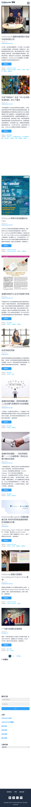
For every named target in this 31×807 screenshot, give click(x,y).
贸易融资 (20, 138)
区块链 (23, 69)
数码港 (5, 71)
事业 (8, 650)
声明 (15, 792)
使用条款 (9, 792)
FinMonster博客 (11, 69)
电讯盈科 (14, 324)
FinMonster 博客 (8, 2)
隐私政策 (21, 792)
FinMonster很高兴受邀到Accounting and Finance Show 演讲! (15, 577)
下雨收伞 (9, 136)
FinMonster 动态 (11, 68)
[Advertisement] (15, 159)
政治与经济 (4, 730)
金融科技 (10, 71)
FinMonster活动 (11, 251)
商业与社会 (4, 726)
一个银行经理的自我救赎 (12, 629)
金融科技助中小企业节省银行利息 (15, 294)
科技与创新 (4, 734)
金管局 (25, 138)
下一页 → (18, 656)
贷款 (16, 138)
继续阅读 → (6, 64)
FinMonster (5, 354)
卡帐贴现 (12, 138)
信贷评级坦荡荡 (8, 350)
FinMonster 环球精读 (8, 722)
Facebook (10, 797)
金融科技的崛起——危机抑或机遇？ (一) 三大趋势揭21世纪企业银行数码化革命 (15, 456)
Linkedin (17, 797)
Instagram (21, 797)
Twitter (13, 797)
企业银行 (19, 69)
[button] (29, 3)
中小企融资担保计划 (16, 136)
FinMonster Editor (7, 43)
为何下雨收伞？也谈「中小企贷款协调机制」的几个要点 (15, 98)
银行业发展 (9, 135)
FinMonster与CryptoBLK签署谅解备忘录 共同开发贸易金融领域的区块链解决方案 (15, 519)
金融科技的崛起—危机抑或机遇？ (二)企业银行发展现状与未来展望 (15, 402)
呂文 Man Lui (5, 633)
